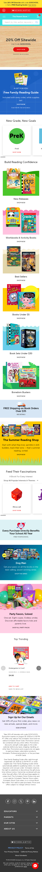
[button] (3, 668)
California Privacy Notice (29, 852)
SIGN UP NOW (21, 728)
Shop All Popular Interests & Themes (20, 480)
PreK (17, 149)
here (25, 866)
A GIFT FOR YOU (21, 88)
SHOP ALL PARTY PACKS (21, 627)
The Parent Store (20, 16)
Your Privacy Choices (11, 852)
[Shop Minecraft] (17, 494)
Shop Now (17, 152)
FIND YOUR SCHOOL (21, 537)
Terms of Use (29, 848)
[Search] (36, 22)
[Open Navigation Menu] (4, 16)
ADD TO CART (14, 686)
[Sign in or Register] (5, 10)
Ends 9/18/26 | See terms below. (20, 107)
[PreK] (17, 136)
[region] (21, 668)
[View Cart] (38, 16)
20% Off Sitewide (21, 40)
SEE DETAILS (21, 414)
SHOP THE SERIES (21, 574)
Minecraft (17, 507)
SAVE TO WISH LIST (16, 689)
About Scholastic (21, 855)
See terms (32, 5)
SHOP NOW (21, 104)
